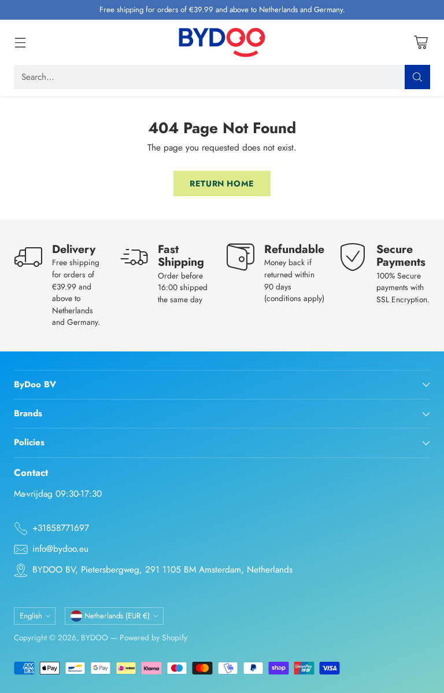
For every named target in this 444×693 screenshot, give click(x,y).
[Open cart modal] (420, 42)
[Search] (417, 77)
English (31, 615)
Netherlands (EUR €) (117, 615)
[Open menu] (20, 42)
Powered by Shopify (153, 637)
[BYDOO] (222, 42)
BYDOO (94, 637)
